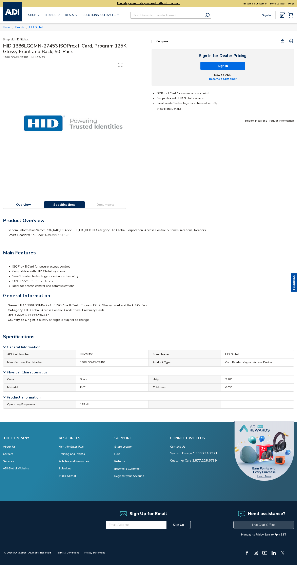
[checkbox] (153, 41)
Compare (162, 41)
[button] (294, 282)
